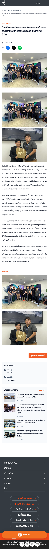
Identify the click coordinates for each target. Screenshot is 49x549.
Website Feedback (36, 542)
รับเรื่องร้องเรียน (24, 515)
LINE (20, 48)
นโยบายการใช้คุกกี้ (24, 542)
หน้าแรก (4, 10)
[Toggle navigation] (45, 3)
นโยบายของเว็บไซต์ (12, 542)
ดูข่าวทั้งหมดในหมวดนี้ (38, 355)
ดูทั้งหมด (42, 390)
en (39, 3)
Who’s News (16, 10)
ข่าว (9, 10)
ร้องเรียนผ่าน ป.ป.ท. (24, 526)
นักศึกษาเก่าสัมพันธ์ (24, 509)
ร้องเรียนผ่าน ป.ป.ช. (24, 520)
